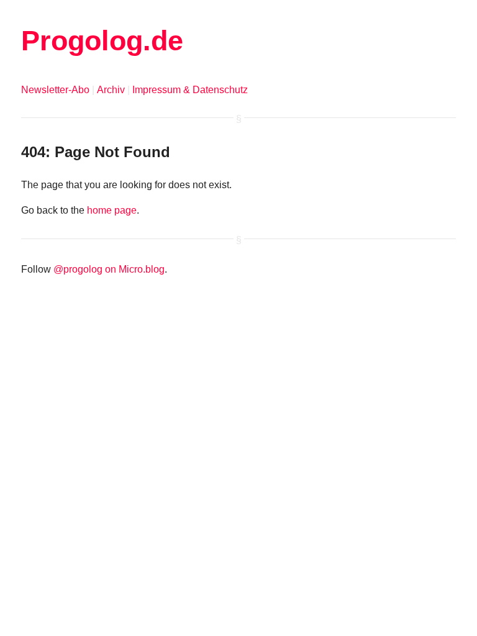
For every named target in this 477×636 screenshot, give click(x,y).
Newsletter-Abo (55, 89)
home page (112, 210)
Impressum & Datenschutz (190, 89)
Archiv (111, 89)
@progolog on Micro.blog (109, 269)
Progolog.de (102, 40)
